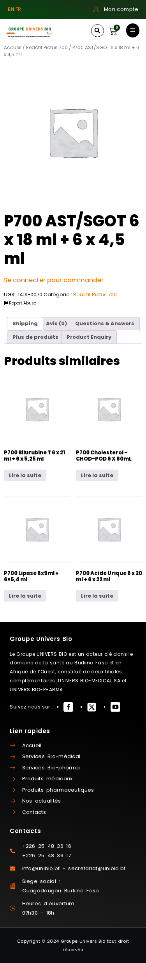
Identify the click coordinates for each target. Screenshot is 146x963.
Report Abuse (22, 303)
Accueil (12, 47)
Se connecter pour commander (54, 280)
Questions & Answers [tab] (104, 323)
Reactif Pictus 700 (47, 47)
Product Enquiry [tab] (89, 337)
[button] (97, 30)
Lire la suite (25, 475)
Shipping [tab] (25, 323)
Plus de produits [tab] (35, 337)
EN (11, 9)
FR (18, 9)
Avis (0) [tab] (56, 323)
